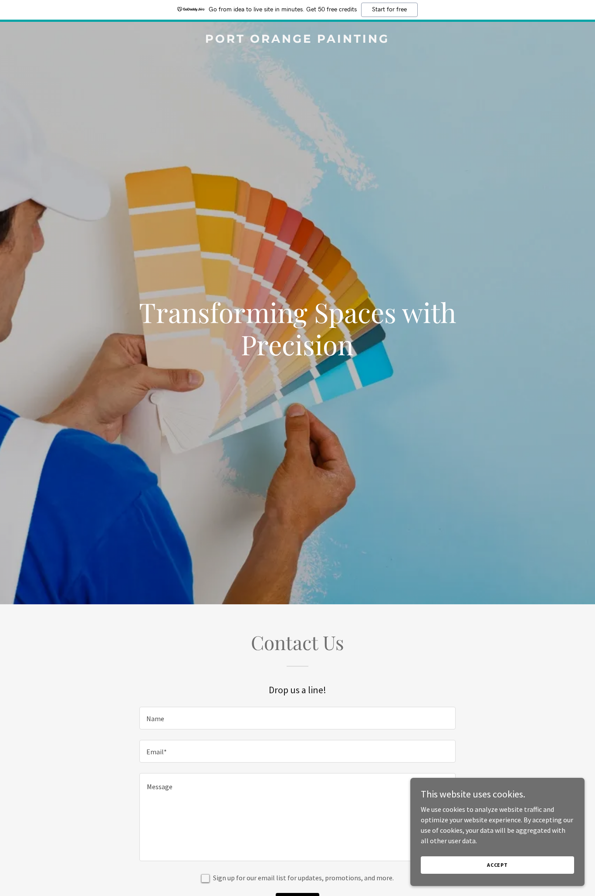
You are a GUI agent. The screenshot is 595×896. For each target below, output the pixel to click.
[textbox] (297, 718)
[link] (297, 40)
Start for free (389, 10)
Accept (497, 865)
